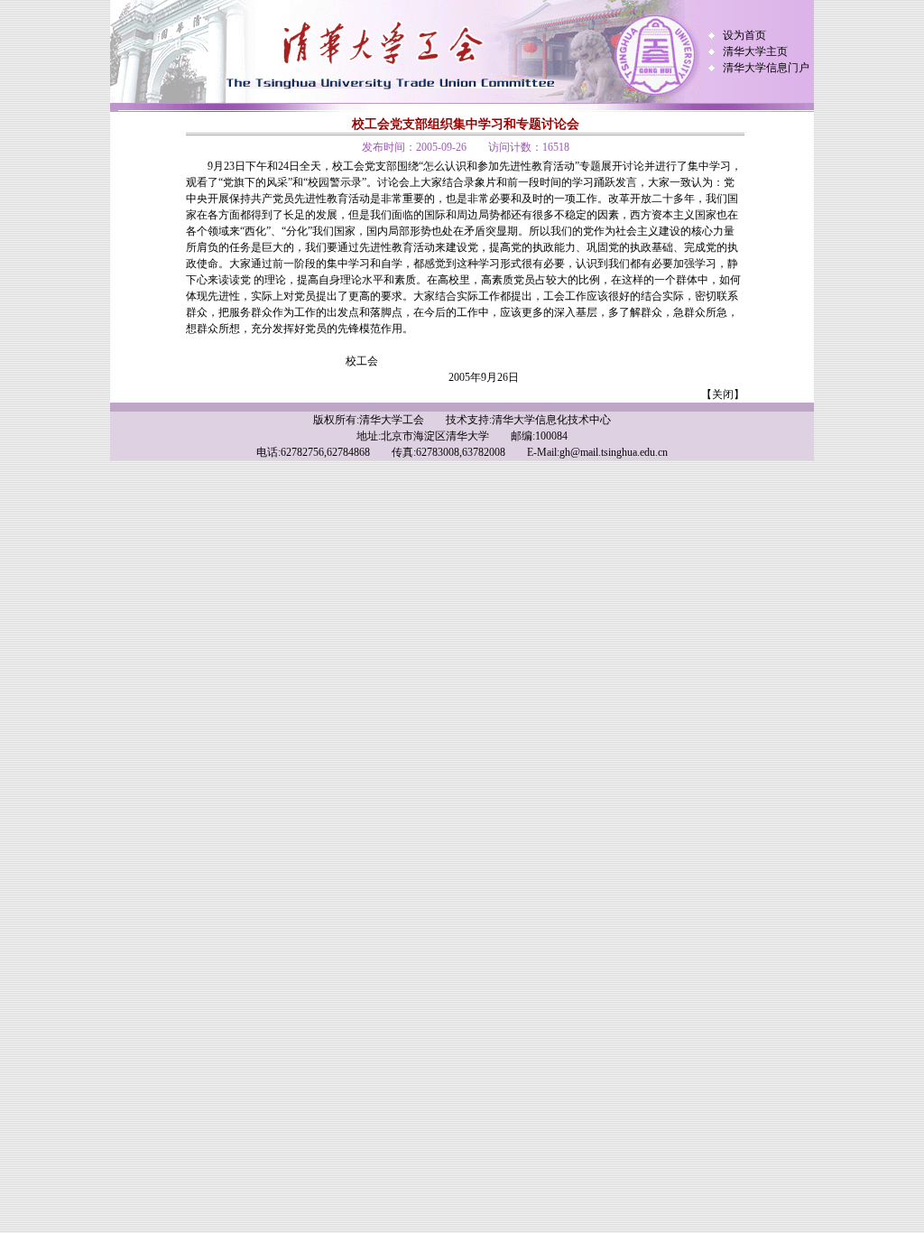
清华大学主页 (755, 51)
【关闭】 (722, 394)
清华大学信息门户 (766, 67)
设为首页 (744, 35)
